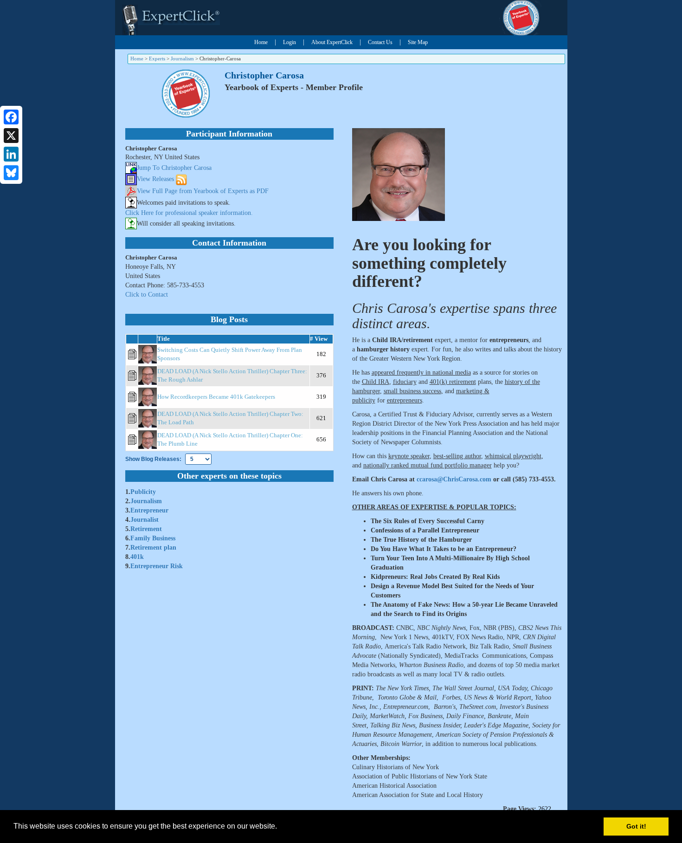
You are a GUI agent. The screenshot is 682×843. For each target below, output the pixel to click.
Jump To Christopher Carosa (174, 167)
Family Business (152, 538)
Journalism (182, 58)
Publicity (143, 491)
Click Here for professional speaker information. (189, 212)
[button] (280, 827)
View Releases (155, 178)
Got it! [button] (636, 826)
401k (137, 556)
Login (289, 42)
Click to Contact (146, 294)
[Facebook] (11, 117)
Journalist (144, 519)
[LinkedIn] (11, 154)
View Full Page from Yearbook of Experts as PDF (203, 191)
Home (261, 42)
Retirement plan (153, 547)
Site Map (418, 42)
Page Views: (519, 808)
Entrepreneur (149, 510)
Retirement (146, 528)
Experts (157, 58)
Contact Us (380, 42)
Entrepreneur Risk (156, 566)
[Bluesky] (11, 172)
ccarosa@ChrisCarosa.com (454, 479)
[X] (11, 135)
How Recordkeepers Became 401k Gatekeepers (216, 396)
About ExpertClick (332, 42)
